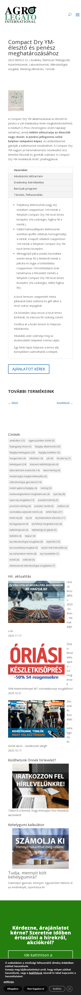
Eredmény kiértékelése (29, 182)
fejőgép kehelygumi (22, 452)
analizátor (17, 440)
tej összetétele (49, 553)
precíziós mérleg (20, 506)
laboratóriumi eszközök (25, 470)
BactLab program (25, 188)
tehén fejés (54, 512)
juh (50, 458)
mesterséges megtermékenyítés (28, 476)
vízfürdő (29, 559)
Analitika (36, 60)
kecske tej (63, 458)
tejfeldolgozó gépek (44, 530)
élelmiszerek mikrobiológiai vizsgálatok (32, 565)
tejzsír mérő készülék (54, 547)
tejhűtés (15, 535)
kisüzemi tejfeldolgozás (44, 464)
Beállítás (57, 988)
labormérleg (51, 470)
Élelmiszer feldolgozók (56, 60)
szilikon (62, 506)
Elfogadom (12, 988)
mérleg (46, 488)
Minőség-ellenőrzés (32, 69)
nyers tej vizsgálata (22, 500)
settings (9, 981)
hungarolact (18, 458)
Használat (21, 170)
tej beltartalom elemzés (50, 518)
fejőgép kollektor (49, 452)
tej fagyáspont (19, 524)
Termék (50, 69)
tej (29, 518)
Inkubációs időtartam (28, 176)
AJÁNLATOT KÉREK (28, 369)
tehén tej (16, 518)
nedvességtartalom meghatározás (30, 494)
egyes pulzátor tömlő (41, 440)
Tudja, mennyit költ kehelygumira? (27, 875)
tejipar (30, 535)
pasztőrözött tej (48, 500)
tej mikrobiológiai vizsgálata (26, 541)
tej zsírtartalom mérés (23, 553)
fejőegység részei (20, 446)
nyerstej (59, 494)
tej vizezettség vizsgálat (24, 547)
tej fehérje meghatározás (47, 524)
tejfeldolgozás (19, 530)
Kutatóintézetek (18, 64)
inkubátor (36, 458)
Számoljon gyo (17, 883)
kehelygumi (18, 464)
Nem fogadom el (35, 988)
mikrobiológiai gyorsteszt (25, 482)
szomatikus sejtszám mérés (26, 512)
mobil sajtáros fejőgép (23, 488)
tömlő (14, 559)
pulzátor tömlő (43, 506)
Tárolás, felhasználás (28, 195)
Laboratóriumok (39, 64)
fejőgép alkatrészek (47, 446)
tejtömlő (53, 541)
